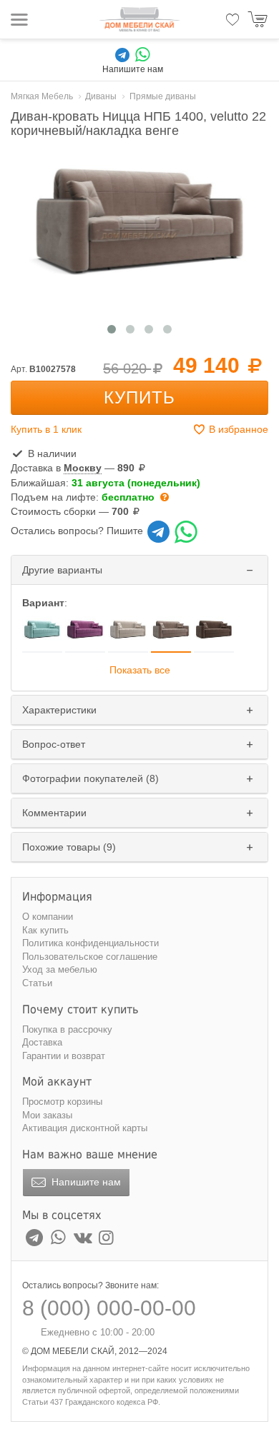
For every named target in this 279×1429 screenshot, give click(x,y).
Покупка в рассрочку (67, 1029)
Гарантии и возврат (63, 1056)
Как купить (45, 930)
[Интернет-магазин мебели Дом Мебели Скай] (139, 19)
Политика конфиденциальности (90, 943)
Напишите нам (85, 1182)
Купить (139, 397)
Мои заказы (47, 1115)
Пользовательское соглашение (89, 956)
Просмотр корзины (62, 1101)
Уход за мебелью (59, 969)
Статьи (37, 983)
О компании (47, 916)
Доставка (42, 1042)
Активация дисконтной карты (84, 1128)
